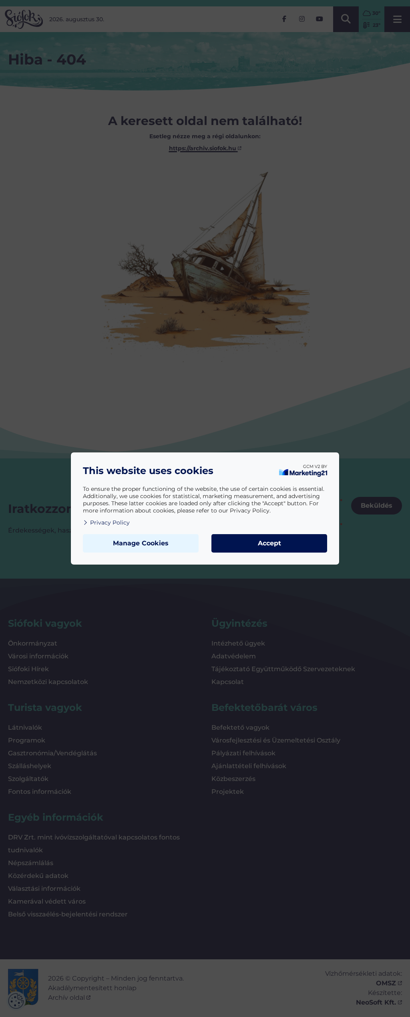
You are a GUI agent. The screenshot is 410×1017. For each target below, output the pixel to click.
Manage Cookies (141, 543)
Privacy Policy (110, 522)
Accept (269, 543)
